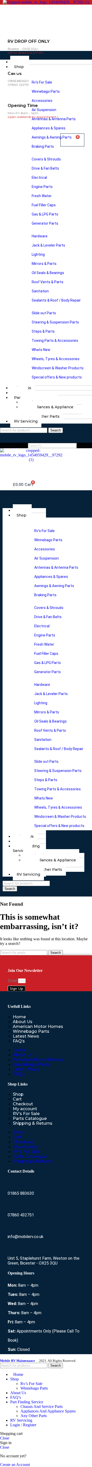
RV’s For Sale (26, 1113)
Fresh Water (41, 196)
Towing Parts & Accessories (54, 340)
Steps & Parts (43, 331)
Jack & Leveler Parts (48, 245)
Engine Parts (42, 187)
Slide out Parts (43, 313)
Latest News (26, 1036)
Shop (19, 66)
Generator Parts (44, 223)
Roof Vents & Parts (47, 282)
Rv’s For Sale (41, 82)
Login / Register (23, 1425)
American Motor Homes (38, 1026)
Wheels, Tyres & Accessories (55, 359)
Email (13, 980)
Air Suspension (43, 110)
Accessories (41, 101)
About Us (22, 1021)
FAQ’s (19, 1041)
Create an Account (15, 1464)
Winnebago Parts (45, 91)
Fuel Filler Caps (43, 205)
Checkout (23, 1104)
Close (4, 1438)
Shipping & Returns (32, 1123)
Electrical (39, 177)
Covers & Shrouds (46, 159)
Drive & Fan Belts (45, 168)
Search (21, 445)
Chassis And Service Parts (41, 1406)
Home (19, 1016)
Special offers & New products (56, 377)
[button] (46, 53)
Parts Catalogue (30, 1118)
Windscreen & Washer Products (57, 368)
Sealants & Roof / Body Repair (56, 300)
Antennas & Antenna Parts (53, 119)
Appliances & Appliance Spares (46, 409)
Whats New (40, 350)
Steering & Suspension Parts (55, 322)
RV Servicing (26, 421)
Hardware (39, 236)
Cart (17, 1099)
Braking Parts (42, 146)
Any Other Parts (44, 416)
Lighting (38, 254)
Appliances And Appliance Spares (48, 1411)
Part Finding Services (26, 848)
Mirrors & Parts (43, 264)
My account (25, 1108)
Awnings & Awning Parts (51, 137)
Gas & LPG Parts (44, 214)
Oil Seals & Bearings (47, 273)
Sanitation (40, 291)
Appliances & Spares (48, 128)
